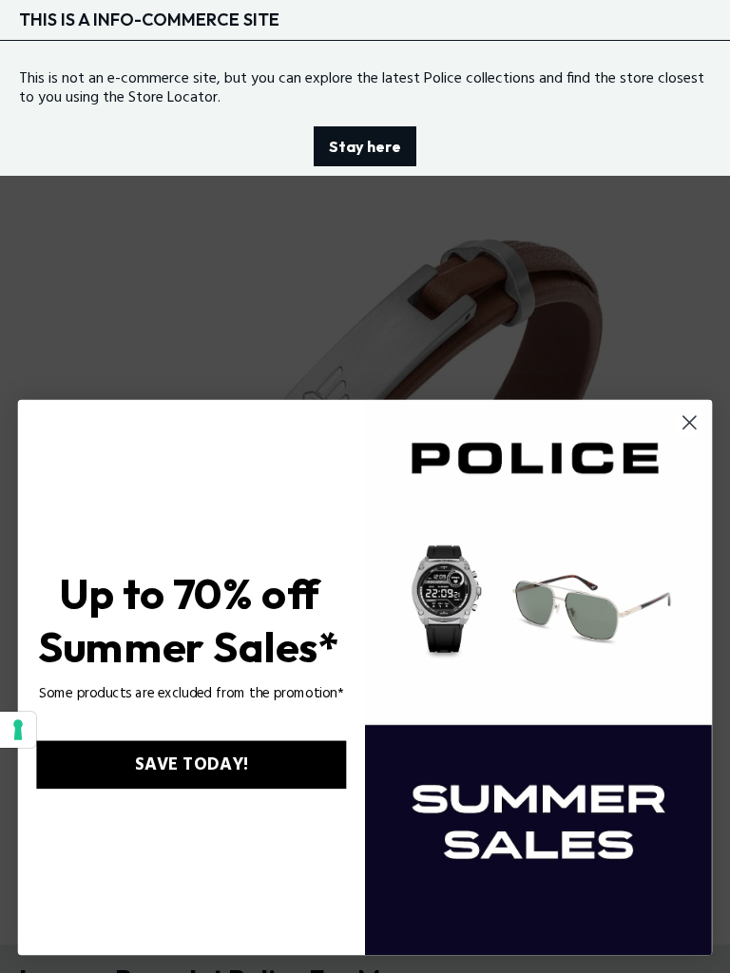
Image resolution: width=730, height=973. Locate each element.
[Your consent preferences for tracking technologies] (18, 730)
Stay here (365, 146)
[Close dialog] (689, 422)
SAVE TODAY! (191, 765)
